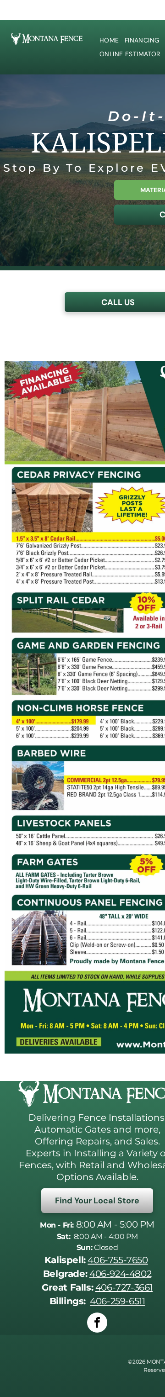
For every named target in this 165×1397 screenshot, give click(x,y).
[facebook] (97, 1324)
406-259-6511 (117, 1301)
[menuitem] (109, 40)
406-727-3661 (124, 1287)
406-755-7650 (118, 1260)
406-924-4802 (120, 1273)
